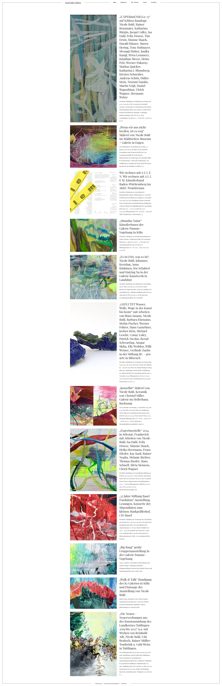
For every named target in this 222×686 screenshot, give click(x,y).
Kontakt (153, 2)
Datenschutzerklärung (111, 683)
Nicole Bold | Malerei (73, 2)
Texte (145, 2)
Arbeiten (124, 2)
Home (114, 2)
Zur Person (134, 2)
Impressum (98, 683)
